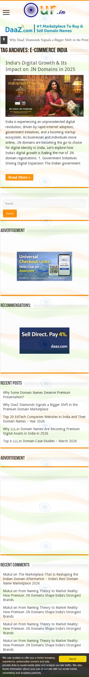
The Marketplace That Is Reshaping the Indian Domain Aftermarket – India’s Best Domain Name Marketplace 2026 (40, 578)
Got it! (72, 659)
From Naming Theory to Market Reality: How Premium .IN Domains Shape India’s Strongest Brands (42, 595)
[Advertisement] (44, 517)
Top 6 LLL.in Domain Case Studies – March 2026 (40, 441)
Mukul (7, 574)
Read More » (19, 177)
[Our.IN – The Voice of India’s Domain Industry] (44, 9)
